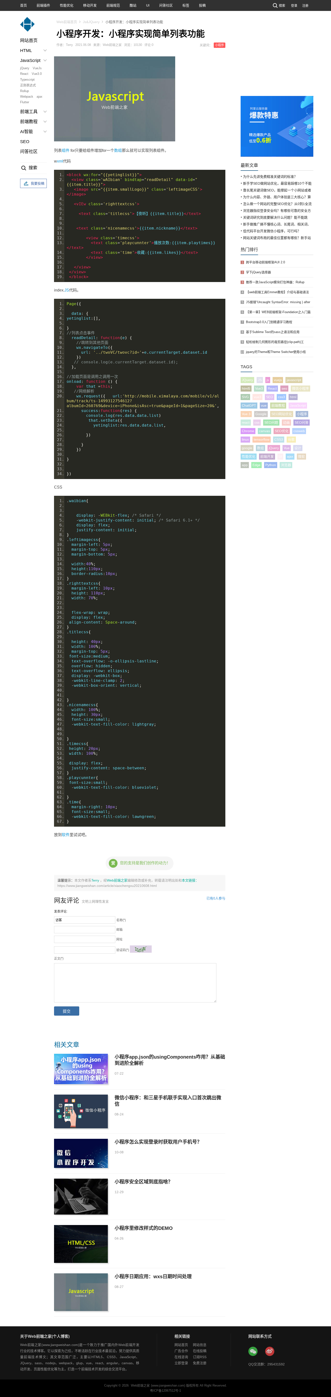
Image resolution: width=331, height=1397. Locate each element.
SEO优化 (282, 431)
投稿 (202, 5)
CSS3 (278, 439)
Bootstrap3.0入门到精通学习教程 (269, 322)
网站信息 (199, 1345)
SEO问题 (271, 422)
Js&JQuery (91, 22)
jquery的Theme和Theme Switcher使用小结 (276, 352)
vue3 (257, 397)
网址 (119, 939)
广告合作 (181, 1351)
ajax (39, 96)
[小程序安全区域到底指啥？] (81, 1197)
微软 (301, 456)
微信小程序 (300, 388)
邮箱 (119, 929)
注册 (305, 5)
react (246, 422)
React (24, 74)
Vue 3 (246, 414)
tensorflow (261, 439)
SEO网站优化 (281, 414)
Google (261, 414)
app (245, 465)
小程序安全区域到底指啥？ (144, 1181)
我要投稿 (37, 183)
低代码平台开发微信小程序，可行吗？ (272, 231)
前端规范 (113, 5)
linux (245, 439)
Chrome (248, 431)
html (293, 397)
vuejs (278, 380)
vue (264, 405)
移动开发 (90, 5)
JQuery (247, 380)
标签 (185, 5)
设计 (297, 448)
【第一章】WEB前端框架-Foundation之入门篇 (278, 312)
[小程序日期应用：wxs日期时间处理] (81, 1292)
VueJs (37, 68)
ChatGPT (249, 405)
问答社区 (166, 5)
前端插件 (43, 5)
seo (284, 388)
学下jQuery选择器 (258, 272)
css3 (281, 397)
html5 (246, 388)
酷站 (133, 5)
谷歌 (291, 439)
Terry (95, 880)
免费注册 (199, 1363)
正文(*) (58, 958)
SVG (245, 397)
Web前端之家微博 (270, 1351)
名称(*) (121, 920)
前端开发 (267, 456)
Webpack (26, 96)
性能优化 (66, 5)
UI (148, 5)
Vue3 (259, 388)
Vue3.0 (37, 74)
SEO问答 (301, 422)
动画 (286, 422)
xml (60, 161)
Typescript (27, 79)
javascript (294, 380)
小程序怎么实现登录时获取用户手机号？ (158, 1142)
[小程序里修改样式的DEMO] (81, 1244)
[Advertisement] (277, 59)
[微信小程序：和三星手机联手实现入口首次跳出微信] (81, 1111)
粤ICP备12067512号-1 (165, 1390)
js (268, 380)
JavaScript (298, 405)
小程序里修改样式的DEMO (144, 1228)
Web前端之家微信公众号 (253, 1351)
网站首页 (29, 40)
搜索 (282, 5)
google (247, 448)
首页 (23, 5)
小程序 (219, 45)
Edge (256, 465)
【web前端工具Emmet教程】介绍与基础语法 (277, 292)
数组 (118, 150)
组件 (66, 150)
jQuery (24, 68)
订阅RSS (199, 1357)
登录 (294, 5)
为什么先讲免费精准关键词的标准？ (270, 177)
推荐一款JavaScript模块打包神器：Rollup (275, 282)
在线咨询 (181, 1357)
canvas (264, 431)
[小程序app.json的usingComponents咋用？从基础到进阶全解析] (81, 1069)
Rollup (24, 91)
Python (270, 465)
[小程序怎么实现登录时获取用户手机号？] (81, 1153)
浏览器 (286, 465)
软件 (66, 835)
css (257, 422)
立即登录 (181, 1363)
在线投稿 (199, 1351)
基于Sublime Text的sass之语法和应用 (272, 332)
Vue (287, 448)
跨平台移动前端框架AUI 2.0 (265, 262)
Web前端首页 (66, 22)
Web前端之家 (117, 880)
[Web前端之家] (27, 26)
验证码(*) (122, 950)
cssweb (299, 431)
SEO (24, 141)
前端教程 (278, 405)
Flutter (24, 102)
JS (66, 290)
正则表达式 (28, 85)
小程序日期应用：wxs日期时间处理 (153, 1276)
